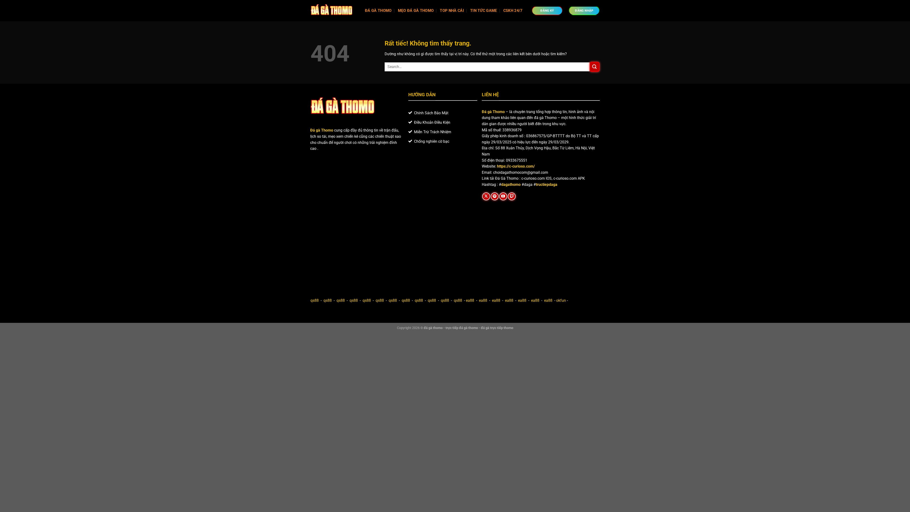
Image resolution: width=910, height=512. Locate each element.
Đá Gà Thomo (378, 10)
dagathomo (511, 184)
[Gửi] (595, 67)
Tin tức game (483, 10)
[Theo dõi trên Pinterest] (495, 196)
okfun (561, 300)
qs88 (314, 300)
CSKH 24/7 (513, 10)
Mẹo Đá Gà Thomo (416, 10)
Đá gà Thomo (493, 112)
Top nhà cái (452, 10)
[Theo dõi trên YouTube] (503, 196)
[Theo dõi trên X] (486, 196)
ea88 (470, 300)
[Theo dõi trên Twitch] (512, 196)
